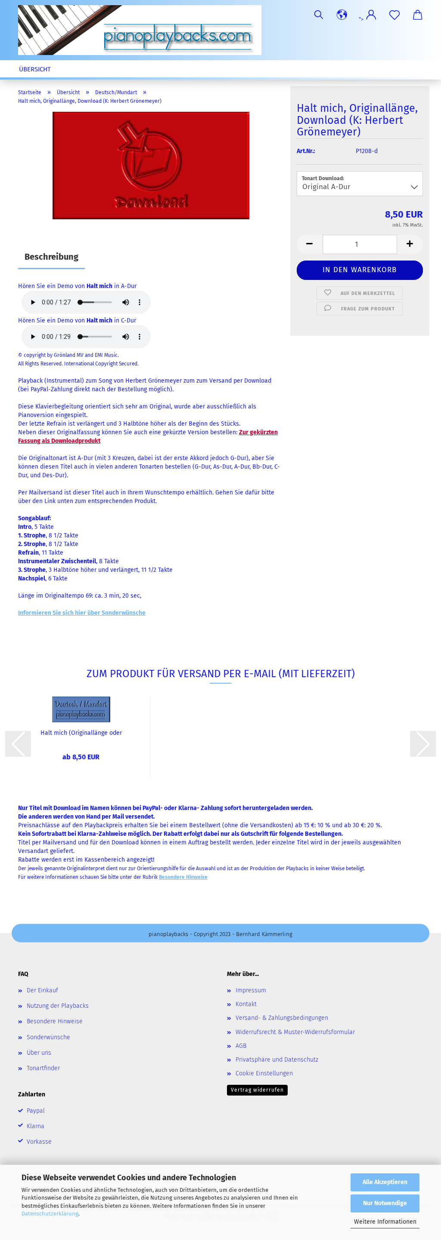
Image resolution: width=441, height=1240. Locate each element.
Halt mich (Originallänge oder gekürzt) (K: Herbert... (81, 733)
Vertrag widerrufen (257, 1090)
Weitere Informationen (385, 1221)
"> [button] (362, 19)
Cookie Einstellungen (264, 1073)
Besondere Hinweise (55, 1021)
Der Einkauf (42, 990)
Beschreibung (51, 257)
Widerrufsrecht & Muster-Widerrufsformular (295, 1032)
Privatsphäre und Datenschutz (277, 1059)
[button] (342, 15)
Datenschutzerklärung (50, 1213)
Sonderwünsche (48, 1037)
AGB (241, 1046)
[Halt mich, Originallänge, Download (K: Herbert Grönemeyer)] (151, 165)
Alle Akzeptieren (385, 1182)
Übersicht (35, 69)
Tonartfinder (43, 1068)
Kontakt (246, 1004)
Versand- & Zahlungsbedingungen (282, 1018)
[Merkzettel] (394, 15)
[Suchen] (318, 15)
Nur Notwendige (385, 1203)
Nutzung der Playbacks (58, 1006)
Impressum (251, 990)
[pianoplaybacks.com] (143, 30)
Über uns (39, 1052)
